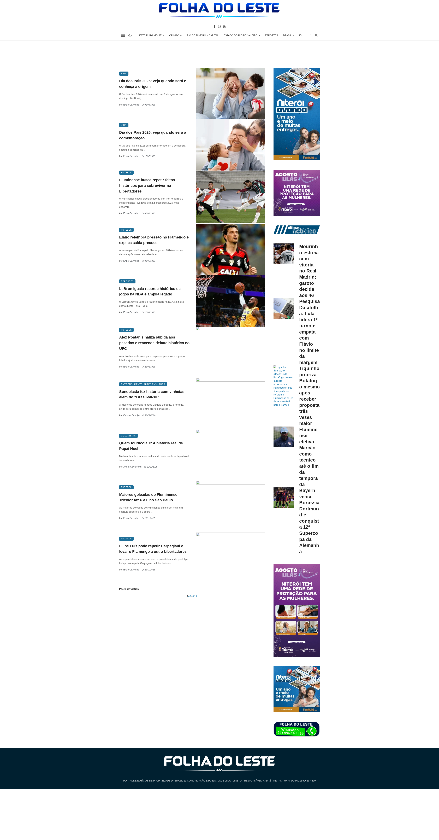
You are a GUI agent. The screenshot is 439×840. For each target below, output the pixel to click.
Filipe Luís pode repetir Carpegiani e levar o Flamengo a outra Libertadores (153, 549)
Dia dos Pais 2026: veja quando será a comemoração (152, 135)
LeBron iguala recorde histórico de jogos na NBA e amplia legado (150, 291)
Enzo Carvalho (131, 104)
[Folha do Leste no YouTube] (224, 26)
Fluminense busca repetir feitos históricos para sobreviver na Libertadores (147, 185)
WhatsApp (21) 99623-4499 (300, 780)
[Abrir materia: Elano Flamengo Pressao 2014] (230, 249)
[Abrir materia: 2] (196, 595)
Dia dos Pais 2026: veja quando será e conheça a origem (152, 84)
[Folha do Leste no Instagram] (219, 26)
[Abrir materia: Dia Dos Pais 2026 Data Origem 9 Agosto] (230, 93)
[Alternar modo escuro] (130, 35)
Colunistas (128, 436)
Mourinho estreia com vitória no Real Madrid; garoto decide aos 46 (309, 271)
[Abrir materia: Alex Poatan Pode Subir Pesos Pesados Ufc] (230, 352)
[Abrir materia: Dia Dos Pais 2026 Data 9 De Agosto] (230, 145)
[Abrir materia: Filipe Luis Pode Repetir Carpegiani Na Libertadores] (230, 558)
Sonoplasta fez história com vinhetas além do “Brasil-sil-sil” (151, 394)
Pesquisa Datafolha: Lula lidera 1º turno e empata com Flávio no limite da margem (309, 332)
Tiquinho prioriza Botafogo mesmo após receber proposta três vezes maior (309, 396)
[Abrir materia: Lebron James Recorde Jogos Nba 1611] (230, 301)
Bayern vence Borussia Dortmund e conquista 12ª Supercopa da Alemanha (309, 521)
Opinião (174, 35)
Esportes (271, 35)
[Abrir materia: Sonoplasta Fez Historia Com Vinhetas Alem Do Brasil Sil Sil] (230, 404)
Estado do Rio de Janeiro (240, 35)
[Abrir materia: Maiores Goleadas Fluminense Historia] (230, 507)
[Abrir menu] (122, 35)
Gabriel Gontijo (131, 415)
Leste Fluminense (150, 35)
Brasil (287, 35)
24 (193, 595)
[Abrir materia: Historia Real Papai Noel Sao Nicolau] (230, 455)
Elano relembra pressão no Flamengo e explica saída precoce (154, 240)
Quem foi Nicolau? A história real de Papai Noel (151, 446)
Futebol (126, 172)
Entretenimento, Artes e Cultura (143, 384)
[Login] (310, 35)
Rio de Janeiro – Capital (202, 35)
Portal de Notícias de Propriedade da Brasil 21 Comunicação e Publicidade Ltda (177, 780)
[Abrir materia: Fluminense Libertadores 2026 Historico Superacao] (230, 197)
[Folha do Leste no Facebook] (214, 26)
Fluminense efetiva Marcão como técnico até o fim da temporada (309, 457)
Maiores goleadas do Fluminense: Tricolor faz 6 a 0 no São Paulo (149, 497)
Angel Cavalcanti (132, 466)
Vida (124, 73)
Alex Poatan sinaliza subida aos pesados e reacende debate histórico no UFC (154, 343)
